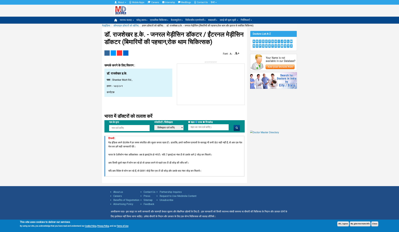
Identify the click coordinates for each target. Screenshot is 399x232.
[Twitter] (113, 53)
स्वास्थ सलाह (126, 20)
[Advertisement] (200, 83)
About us (118, 191)
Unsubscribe (166, 200)
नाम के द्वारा (114, 122)
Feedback (149, 204)
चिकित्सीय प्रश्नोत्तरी (194, 20)
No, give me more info (360, 224)
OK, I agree (343, 224)
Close (374, 224)
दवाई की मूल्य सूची (228, 20)
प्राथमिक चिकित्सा (158, 20)
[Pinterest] (119, 53)
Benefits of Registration (126, 200)
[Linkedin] (125, 53)
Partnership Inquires (171, 191)
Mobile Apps (138, 2)
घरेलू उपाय (141, 20)
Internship (170, 2)
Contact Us (202, 2)
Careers (155, 2)
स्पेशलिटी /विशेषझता (163, 122)
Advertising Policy (123, 204)
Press (147, 196)
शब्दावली (212, 20)
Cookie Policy (90, 226)
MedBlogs (186, 2)
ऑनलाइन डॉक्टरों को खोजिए (126, 25)
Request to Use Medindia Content (178, 196)
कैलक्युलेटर (176, 20)
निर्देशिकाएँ (245, 20)
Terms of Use (122, 226)
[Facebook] (107, 53)
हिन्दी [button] (213, 2)
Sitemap (148, 200)
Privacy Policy (103, 226)
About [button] (121, 2)
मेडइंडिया (106, 25)
